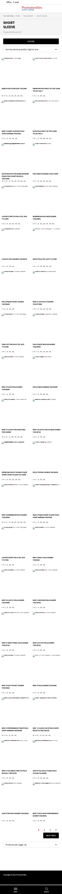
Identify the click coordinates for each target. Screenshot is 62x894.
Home (17, 16)
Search (46, 892)
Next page (51, 835)
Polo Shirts (28, 16)
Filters (31, 41)
